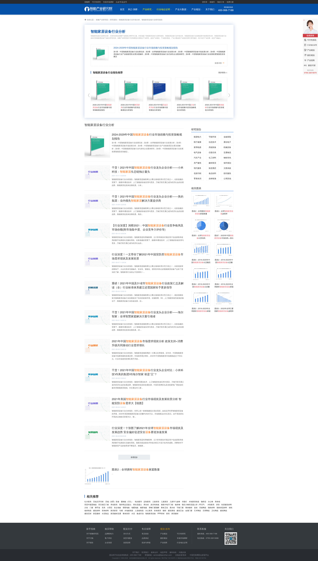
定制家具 (147, 501)
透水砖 (172, 507)
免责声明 (163, 552)
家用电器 (197, 147)
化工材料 (212, 157)
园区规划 (163, 538)
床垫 (218, 504)
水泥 (133, 513)
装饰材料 (105, 510)
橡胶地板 (143, 507)
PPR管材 (161, 513)
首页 (122, 9)
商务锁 (217, 501)
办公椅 (210, 501)
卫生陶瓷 (214, 510)
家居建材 (174, 513)
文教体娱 (227, 168)
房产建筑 (197, 162)
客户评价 (108, 538)
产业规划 (196, 9)
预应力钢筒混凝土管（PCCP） (194, 504)
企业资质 (108, 542)
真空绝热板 (155, 504)
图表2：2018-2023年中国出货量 (224, 261)
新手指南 (90, 528)
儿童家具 (164, 501)
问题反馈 (182, 552)
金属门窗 (188, 510)
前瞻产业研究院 (102, 19)
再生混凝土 (137, 504)
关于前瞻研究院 (92, 533)
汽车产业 (197, 157)
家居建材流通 (116, 513)
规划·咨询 (165, 528)
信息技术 (212, 142)
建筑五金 (180, 510)
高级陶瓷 (202, 507)
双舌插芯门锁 (103, 504)
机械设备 (227, 147)
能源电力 (197, 136)
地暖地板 (134, 507)
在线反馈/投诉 (180, 555)
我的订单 (220, 2)
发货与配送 (127, 538)
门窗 (91, 507)
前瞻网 (87, 2)
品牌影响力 (109, 533)
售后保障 (146, 528)
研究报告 (113, 19)
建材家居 (212, 162)
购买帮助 (109, 528)
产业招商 (163, 542)
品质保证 (145, 538)
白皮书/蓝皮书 (121, 2)
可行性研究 (96, 2)
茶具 (103, 507)
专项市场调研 (108, 2)
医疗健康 (197, 142)
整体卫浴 (164, 507)
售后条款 (145, 533)
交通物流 (227, 152)
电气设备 (197, 152)
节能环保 (212, 136)
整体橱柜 (188, 507)
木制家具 (210, 504)
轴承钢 (177, 504)
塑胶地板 (126, 507)
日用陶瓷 (206, 510)
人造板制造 (139, 510)
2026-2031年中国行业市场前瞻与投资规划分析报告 (158, 107)
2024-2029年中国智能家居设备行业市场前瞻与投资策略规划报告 (146, 47)
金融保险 (227, 136)
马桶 (121, 510)
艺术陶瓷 (197, 510)
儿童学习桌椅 (175, 501)
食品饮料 (212, 173)
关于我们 (210, 9)
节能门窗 (180, 507)
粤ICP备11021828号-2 (169, 558)
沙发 (86, 507)
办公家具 (148, 510)
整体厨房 (126, 513)
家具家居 (114, 510)
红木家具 (87, 501)
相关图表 (196, 188)
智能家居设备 (150, 513)
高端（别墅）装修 (112, 501)
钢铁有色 (227, 157)
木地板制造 (128, 510)
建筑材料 (96, 510)
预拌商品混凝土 (125, 504)
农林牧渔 (212, 178)
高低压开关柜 (98, 501)
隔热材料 (211, 507)
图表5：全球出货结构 (201, 236)
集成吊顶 (140, 513)
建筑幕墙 (171, 510)
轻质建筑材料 (226, 504)
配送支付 (127, 528)
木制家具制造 (194, 501)
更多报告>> (222, 72)
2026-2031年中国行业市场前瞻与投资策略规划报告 (102, 107)
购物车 (212, 2)
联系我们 (145, 552)
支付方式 (126, 533)
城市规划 (227, 162)
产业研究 (148, 9)
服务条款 (173, 552)
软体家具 (157, 510)
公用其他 (227, 178)
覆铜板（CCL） (127, 501)
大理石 (109, 507)
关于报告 (89, 542)
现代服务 (197, 168)
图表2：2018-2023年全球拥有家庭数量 (224, 286)
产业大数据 (181, 9)
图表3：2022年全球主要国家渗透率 (224, 309)
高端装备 (212, 147)
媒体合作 (154, 552)
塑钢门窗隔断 (154, 507)
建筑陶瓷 (223, 510)
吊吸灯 (184, 501)
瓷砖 (196, 507)
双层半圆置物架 (90, 504)
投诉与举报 (146, 542)
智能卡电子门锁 (167, 504)
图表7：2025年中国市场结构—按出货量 (224, 238)
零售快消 (197, 178)
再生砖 (146, 504)
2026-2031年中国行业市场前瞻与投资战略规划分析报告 (130, 107)
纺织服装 (227, 173)
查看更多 (134, 457)
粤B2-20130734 (200, 558)
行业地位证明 (164, 9)
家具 (168, 513)
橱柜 (164, 510)
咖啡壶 (203, 501)
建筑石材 (87, 513)
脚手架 (97, 507)
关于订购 (89, 538)
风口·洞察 (133, 9)
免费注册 (230, 2)
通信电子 (227, 142)
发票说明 (126, 542)
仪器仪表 (212, 152)
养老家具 (114, 504)
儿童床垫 (155, 501)
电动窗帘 (138, 501)
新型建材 (96, 513)
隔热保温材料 (222, 507)
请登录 (204, 2)
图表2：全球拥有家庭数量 (136, 469)
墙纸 (230, 507)
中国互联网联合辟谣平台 (199, 555)
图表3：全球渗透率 (224, 212)
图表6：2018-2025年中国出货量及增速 (201, 262)
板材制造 (87, 510)
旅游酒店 (212, 168)
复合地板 (117, 507)
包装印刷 (197, 173)
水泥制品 (105, 513)
